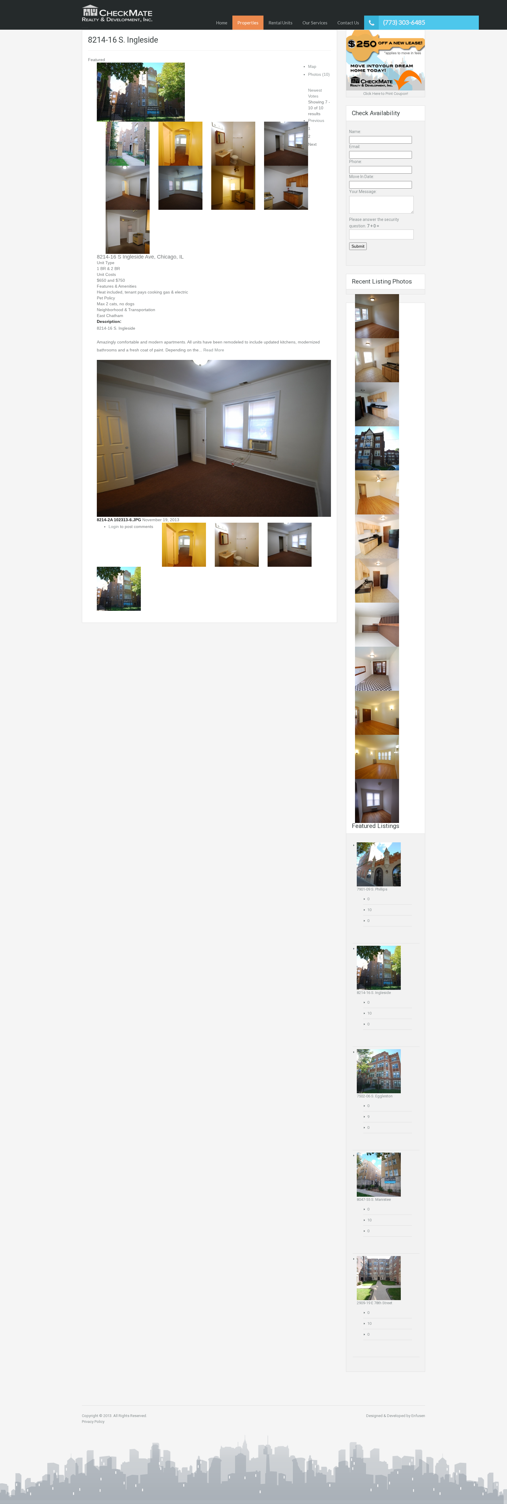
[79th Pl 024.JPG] (377, 404)
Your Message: (363, 191)
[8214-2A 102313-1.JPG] (180, 143)
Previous (316, 120)
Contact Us (348, 22)
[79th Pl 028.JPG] (377, 668)
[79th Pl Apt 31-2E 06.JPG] (377, 360)
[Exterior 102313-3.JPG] (377, 448)
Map (312, 66)
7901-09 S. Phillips (372, 889)
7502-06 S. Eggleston (375, 1096)
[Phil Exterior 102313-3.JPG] (379, 864)
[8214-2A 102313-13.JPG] (233, 187)
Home (221, 22)
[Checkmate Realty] (117, 13)
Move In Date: (361, 176)
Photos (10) (319, 74)
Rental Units (280, 22)
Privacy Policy (93, 1421)
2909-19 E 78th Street (374, 1303)
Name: (355, 131)
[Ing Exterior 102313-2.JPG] (141, 91)
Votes (313, 96)
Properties (247, 22)
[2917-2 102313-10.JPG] (377, 756)
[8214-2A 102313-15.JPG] (128, 231)
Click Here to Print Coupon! (385, 93)
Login (114, 526)
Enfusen (418, 1416)
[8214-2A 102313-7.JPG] (128, 187)
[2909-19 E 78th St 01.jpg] (379, 1278)
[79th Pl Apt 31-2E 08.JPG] (377, 536)
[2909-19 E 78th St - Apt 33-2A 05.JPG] (377, 801)
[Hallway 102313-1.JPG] (377, 624)
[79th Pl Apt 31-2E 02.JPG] (377, 580)
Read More (213, 350)
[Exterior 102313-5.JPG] (379, 1071)
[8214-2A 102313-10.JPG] (180, 187)
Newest (315, 90)
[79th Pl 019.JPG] (377, 316)
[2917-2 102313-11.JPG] (377, 712)
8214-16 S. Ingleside (374, 992)
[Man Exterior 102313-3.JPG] (379, 1174)
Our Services (314, 22)
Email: (354, 146)
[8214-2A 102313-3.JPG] (233, 143)
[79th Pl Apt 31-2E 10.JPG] (377, 492)
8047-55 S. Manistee (374, 1199)
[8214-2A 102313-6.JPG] (286, 143)
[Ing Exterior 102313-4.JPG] (128, 143)
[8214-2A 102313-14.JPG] (286, 187)
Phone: (355, 161)
